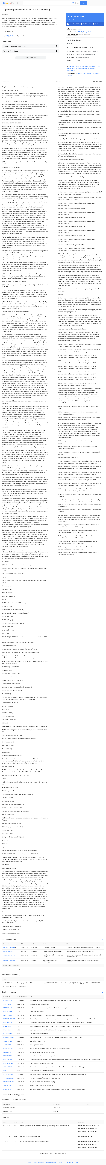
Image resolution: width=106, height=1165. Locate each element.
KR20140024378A (8, 1037)
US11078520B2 (8, 1015)
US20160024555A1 (9, 955)
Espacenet (79, 73)
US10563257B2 (8, 1008)
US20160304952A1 (9, 960)
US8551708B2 (7, 951)
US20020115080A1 (9, 947)
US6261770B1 (7, 1041)
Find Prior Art (87, 24)
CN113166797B (8, 1004)
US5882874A (7, 1052)
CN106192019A (8, 1048)
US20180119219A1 (9, 1019)
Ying (4, 1070)
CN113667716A (8, 1067)
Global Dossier (87, 73)
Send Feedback (39, 1162)
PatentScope (96, 73)
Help (77, 1162)
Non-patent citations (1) (89, 66)
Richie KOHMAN (77, 32)
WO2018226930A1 (8, 1078)
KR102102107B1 (8, 1089)
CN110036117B (8, 1022)
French (80, 29)
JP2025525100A (8, 1074)
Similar (97, 24)
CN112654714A (8, 1063)
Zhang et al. (6, 1030)
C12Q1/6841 (9, 36)
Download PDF (74, 24)
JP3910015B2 (7, 1045)
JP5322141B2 (7, 1085)
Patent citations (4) (75, 66)
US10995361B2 (8, 1000)
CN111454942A (8, 1059)
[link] (14, 36)
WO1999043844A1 (8, 1082)
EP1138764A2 (7, 1033)
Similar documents (77, 68)
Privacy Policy (69, 1162)
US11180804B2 (8, 1011)
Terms (60, 1162)
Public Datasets (51, 1162)
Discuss (69, 75)
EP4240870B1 (7, 1026)
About (29, 1162)
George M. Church (88, 32)
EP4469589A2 (7, 1056)
